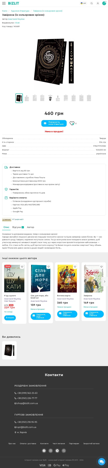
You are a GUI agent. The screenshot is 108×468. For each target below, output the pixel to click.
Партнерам (74, 444)
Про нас (12, 444)
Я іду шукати (10, 296)
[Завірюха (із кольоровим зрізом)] (54, 61)
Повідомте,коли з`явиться (55, 123)
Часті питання (59, 444)
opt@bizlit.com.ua (26, 427)
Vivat (17, 23)
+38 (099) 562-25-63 (27, 393)
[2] (35, 98)
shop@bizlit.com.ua (27, 403)
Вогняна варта (63, 296)
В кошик (10, 318)
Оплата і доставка (28, 444)
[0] (19, 98)
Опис (6, 227)
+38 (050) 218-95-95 (27, 422)
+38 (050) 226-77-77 (27, 398)
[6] (66, 98)
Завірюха (88, 296)
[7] (73, 98)
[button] (96, 98)
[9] (89, 98)
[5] (58, 98)
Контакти (44, 444)
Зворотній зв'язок (91, 444)
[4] (50, 98)
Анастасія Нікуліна (16, 19)
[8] (81, 98)
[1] (27, 98)
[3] (42, 98)
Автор (30, 227)
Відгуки (17, 227)
